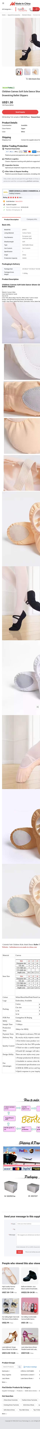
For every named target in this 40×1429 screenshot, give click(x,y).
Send (19, 1252)
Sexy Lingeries (6, 1375)
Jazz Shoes (5, 1378)
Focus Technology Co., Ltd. (26, 1421)
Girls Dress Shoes (28, 1405)
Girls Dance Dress (9, 1410)
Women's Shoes (26, 15)
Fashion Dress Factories (29, 1400)
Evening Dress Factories (11, 1405)
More (4, 1414)
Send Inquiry (20, 112)
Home (3, 15)
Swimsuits (5, 1371)
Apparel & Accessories (14, 15)
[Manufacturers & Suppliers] (20, 4)
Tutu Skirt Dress (24, 1410)
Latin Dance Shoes (27, 1378)
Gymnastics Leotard (27, 1375)
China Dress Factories (11, 1400)
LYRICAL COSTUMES (27, 1371)
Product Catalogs (31, 1367)
